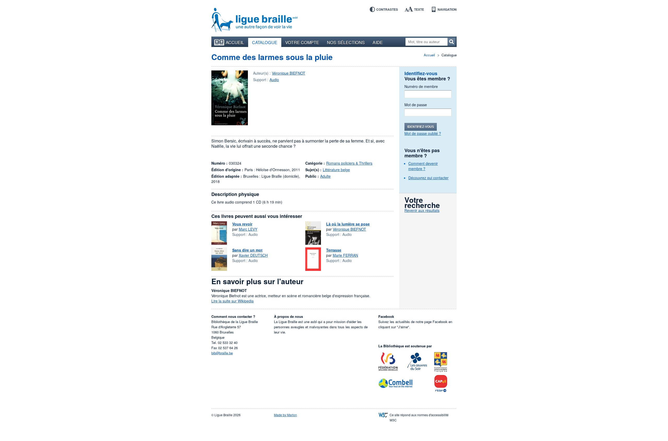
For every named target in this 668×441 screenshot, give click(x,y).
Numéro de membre (421, 86)
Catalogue (265, 42)
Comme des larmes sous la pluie (272, 56)
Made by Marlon (285, 415)
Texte (419, 9)
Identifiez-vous (420, 127)
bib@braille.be (222, 352)
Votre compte (302, 42)
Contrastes (387, 9)
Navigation (447, 9)
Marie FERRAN (345, 255)
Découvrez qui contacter (428, 177)
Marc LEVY (248, 229)
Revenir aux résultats (421, 210)
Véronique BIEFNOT (288, 73)
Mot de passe (415, 104)
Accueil (235, 42)
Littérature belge (336, 169)
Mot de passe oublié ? (422, 133)
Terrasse (333, 250)
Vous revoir (242, 224)
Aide (378, 42)
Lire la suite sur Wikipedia (232, 300)
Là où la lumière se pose (348, 224)
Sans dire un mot (247, 250)
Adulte (325, 176)
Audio (274, 79)
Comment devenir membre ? (423, 166)
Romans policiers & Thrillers (349, 163)
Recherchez (451, 42)
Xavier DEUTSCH (253, 255)
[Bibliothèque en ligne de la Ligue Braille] (254, 20)
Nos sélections (346, 42)
